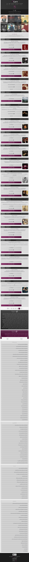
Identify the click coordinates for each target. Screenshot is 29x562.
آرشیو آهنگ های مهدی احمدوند (11, 111)
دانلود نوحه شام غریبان (24, 476)
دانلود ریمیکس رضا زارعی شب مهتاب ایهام (22, 527)
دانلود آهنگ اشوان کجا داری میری (23, 519)
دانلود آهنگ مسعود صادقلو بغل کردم (23, 511)
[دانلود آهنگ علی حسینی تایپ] (25, 235)
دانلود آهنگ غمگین (25, 384)
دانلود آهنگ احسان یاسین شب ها (23, 533)
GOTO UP (15, 554)
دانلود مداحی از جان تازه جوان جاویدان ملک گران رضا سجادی (20, 472)
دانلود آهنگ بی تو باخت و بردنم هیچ (23, 366)
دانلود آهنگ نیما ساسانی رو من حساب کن (22, 344)
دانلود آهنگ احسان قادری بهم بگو (23, 382)
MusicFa (14, 10)
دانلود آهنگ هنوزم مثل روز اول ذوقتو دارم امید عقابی (20, 255)
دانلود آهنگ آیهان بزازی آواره (23, 295)
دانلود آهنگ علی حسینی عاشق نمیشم (23, 517)
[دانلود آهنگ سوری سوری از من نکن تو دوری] (25, 166)
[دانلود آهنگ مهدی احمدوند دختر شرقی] (25, 114)
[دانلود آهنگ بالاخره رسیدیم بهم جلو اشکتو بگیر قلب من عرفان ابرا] (25, 180)
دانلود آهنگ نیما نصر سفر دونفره (23, 437)
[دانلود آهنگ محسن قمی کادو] (25, 193)
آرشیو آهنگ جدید (11, 58)
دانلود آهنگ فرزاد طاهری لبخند (23, 429)
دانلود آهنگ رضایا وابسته (24, 378)
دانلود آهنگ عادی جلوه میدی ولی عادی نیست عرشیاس (21, 370)
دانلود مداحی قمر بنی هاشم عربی (23, 484)
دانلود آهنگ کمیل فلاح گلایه (24, 543)
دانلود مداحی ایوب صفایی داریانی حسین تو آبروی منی (21, 470)
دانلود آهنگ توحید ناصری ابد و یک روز (23, 431)
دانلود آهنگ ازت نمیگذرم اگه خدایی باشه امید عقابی (21, 509)
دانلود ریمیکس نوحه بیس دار (24, 490)
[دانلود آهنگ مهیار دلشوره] (25, 47)
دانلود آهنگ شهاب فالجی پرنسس (23, 505)
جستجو (15, 8)
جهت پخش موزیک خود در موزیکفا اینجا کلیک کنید (14, 13)
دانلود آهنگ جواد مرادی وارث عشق (23, 529)
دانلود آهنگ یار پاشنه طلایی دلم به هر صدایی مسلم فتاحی (20, 537)
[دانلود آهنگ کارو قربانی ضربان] (25, 140)
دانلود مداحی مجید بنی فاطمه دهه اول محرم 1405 (21, 478)
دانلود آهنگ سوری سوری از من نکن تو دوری (22, 158)
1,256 (7, 308)
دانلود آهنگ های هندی (24, 411)
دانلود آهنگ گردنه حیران (24, 92)
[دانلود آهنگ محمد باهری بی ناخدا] (25, 60)
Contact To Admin (14, 558)
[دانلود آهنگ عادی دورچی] (25, 221)
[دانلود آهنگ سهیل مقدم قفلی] (25, 127)
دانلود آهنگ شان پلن (24, 267)
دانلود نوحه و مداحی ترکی (24, 488)
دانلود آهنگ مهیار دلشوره (24, 39)
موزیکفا (14, 2)
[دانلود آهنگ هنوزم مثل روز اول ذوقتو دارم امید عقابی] (25, 263)
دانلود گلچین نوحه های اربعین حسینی (23, 468)
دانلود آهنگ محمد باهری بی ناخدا (23, 52)
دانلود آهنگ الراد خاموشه (24, 541)
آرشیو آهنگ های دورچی (11, 219)
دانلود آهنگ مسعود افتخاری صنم (23, 372)
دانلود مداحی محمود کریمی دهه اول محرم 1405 (22, 480)
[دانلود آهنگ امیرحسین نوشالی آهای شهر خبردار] (25, 250)
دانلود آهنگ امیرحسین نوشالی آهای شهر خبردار (21, 240)
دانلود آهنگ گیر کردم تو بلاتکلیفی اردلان (22, 362)
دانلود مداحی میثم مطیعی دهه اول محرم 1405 (22, 482)
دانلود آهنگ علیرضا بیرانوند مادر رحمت (23, 352)
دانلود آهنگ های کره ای (24, 407)
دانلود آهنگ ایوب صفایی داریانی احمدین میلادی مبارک (21, 374)
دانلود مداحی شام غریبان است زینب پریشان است (21, 474)
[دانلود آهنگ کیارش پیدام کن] (25, 74)
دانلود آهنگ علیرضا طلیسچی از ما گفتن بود (22, 460)
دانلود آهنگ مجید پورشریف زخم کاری (23, 531)
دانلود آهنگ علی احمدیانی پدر (24, 515)
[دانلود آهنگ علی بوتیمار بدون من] (25, 153)
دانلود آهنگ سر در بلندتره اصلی (23, 360)
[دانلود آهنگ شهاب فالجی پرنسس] (25, 87)
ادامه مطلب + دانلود (10, 167)
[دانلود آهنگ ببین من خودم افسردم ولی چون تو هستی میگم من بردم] (25, 208)
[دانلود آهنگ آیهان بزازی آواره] (25, 303)
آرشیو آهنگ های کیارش (11, 71)
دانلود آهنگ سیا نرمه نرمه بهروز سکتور (23, 350)
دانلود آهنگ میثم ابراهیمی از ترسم (23, 433)
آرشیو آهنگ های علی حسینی (11, 232)
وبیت (12, 557)
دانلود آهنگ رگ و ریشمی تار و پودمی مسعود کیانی (21, 348)
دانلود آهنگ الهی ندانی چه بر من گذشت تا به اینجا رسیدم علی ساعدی (19, 539)
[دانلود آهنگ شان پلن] (25, 276)
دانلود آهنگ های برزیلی (24, 413)
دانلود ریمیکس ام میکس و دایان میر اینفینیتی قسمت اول (20, 281)
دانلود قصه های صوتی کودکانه (23, 417)
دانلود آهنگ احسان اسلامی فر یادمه (23, 368)
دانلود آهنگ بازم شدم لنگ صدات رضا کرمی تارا (22, 364)
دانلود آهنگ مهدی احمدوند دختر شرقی (22, 104)
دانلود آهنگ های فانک (24, 458)
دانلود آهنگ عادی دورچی (24, 213)
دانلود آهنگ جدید (14, 34)
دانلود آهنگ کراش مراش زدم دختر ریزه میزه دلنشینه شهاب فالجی (20, 356)
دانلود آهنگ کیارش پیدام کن (23, 65)
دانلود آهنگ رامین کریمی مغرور (23, 380)
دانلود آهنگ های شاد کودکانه (23, 415)
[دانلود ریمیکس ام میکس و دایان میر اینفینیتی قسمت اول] (25, 290)
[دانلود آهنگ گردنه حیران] (25, 100)
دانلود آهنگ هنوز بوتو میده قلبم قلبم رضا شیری (21, 346)
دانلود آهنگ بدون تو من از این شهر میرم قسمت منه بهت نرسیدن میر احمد (19, 513)
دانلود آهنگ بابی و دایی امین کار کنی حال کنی (22, 358)
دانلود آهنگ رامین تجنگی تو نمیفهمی (23, 376)
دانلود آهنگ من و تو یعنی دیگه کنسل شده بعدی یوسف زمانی (20, 523)
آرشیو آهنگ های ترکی (11, 98)
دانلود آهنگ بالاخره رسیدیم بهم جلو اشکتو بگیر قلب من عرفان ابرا (19, 171)
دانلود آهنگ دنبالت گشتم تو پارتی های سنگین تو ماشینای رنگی (20, 354)
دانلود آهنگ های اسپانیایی (24, 405)
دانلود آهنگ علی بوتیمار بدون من (23, 145)
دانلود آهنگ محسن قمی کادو (23, 185)
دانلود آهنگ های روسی (24, 409)
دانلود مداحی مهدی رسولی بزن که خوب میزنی (22, 462)
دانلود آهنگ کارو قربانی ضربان (23, 132)
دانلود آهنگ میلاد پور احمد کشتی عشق (23, 525)
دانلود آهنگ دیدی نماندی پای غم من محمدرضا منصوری (21, 535)
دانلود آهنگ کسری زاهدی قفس (23, 456)
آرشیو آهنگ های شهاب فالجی (11, 84)
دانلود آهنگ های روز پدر (24, 419)
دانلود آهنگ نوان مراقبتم (24, 521)
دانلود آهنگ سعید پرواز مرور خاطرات (23, 435)
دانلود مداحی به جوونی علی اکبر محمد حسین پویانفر (21, 486)
